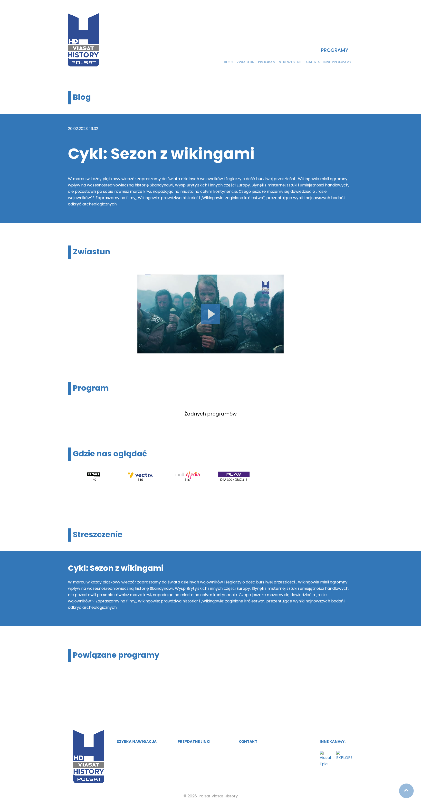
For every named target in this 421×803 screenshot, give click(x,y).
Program (267, 62)
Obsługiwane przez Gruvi (200, 752)
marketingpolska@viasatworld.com (275, 752)
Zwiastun (246, 62)
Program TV (127, 761)
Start (121, 752)
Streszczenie (290, 62)
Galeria (313, 62)
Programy (334, 50)
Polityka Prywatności (196, 761)
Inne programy (337, 62)
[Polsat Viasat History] (83, 39)
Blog (228, 62)
